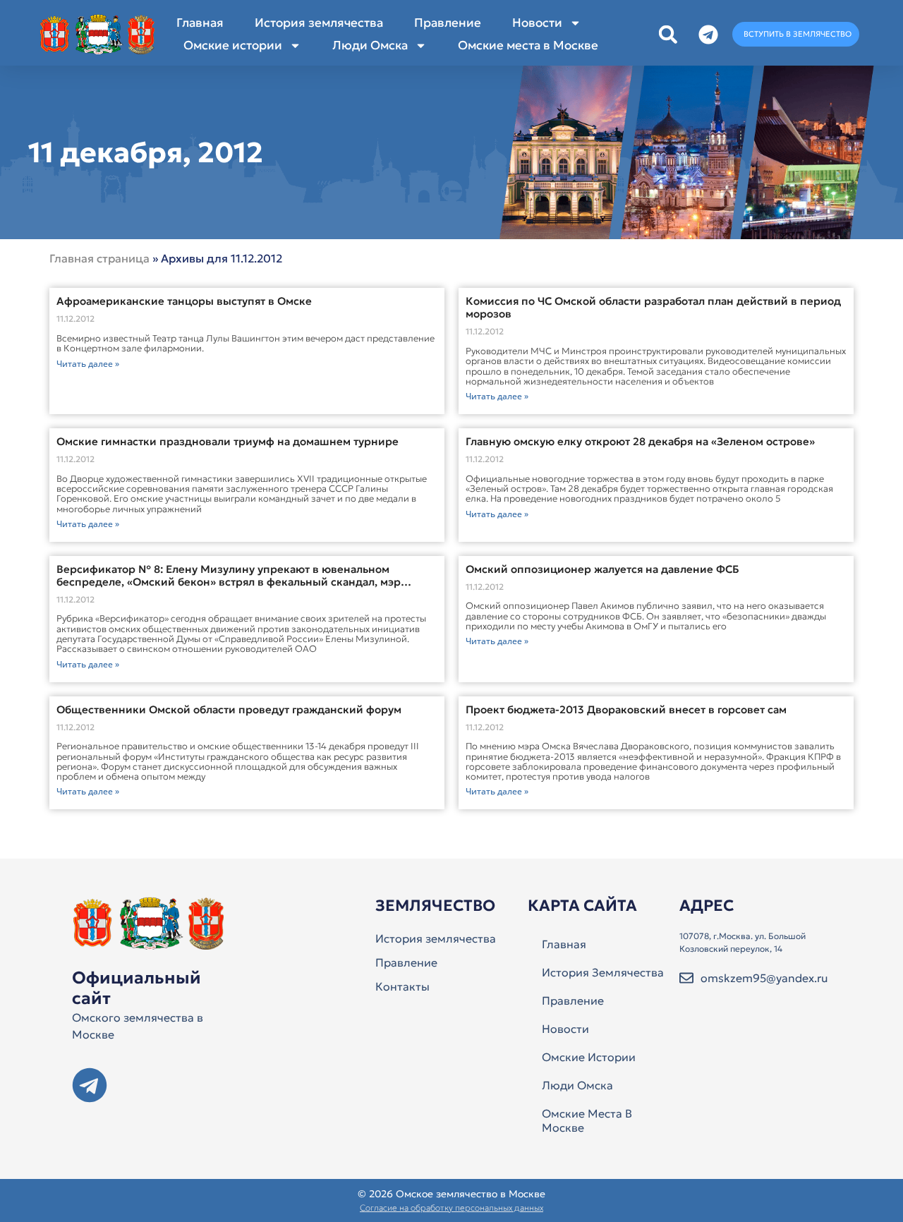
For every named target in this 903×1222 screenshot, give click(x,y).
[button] (667, 34)
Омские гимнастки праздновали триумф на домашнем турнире (227, 441)
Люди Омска (370, 45)
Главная (200, 22)
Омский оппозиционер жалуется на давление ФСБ (602, 569)
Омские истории (232, 45)
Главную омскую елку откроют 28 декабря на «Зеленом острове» (640, 441)
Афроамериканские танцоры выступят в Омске (184, 301)
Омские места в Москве (528, 45)
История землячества (319, 22)
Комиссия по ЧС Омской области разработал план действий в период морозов (653, 307)
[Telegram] (89, 1085)
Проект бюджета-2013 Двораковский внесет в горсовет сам (626, 709)
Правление (447, 22)
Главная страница (99, 258)
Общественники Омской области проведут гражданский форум (228, 709)
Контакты (402, 986)
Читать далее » (87, 364)
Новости (537, 22)
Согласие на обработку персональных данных (451, 1207)
